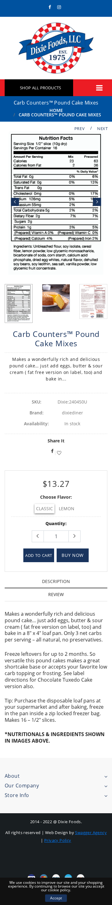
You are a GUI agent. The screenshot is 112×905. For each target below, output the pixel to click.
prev (79, 128)
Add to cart (38, 544)
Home (56, 110)
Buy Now (73, 544)
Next (97, 196)
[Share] (52, 440)
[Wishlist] (58, 442)
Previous (15, 196)
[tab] (56, 569)
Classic (44, 497)
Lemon (66, 497)
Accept (56, 898)
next (102, 128)
